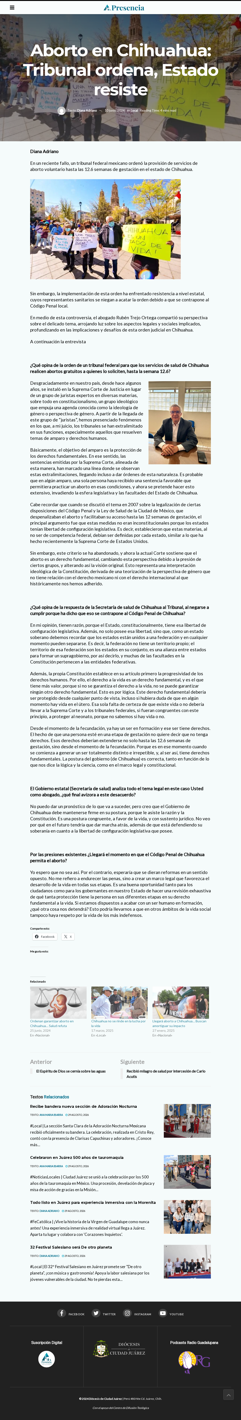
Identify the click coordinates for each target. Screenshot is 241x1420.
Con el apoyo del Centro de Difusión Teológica (120, 1408)
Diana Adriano (87, 110)
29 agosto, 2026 (78, 1114)
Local (134, 110)
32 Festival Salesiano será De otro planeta (71, 1247)
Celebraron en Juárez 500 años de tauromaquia (77, 1157)
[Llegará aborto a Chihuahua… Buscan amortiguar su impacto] (181, 1003)
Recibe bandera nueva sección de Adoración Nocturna (83, 1106)
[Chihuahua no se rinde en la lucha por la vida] (119, 1003)
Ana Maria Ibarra (51, 1114)
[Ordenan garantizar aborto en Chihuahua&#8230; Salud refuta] (58, 1003)
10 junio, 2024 (115, 110)
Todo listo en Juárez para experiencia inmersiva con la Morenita (93, 1202)
